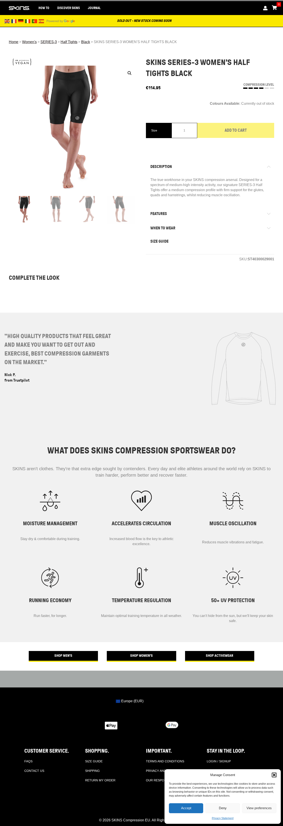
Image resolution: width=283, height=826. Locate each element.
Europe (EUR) (131, 701)
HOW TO (43, 8)
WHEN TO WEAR (162, 228)
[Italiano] (28, 21)
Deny (223, 808)
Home (13, 42)
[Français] (14, 21)
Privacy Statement (222, 818)
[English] (7, 21)
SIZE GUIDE (159, 241)
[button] (274, 775)
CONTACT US (34, 771)
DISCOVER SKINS (68, 8)
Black (85, 42)
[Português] (35, 21)
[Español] (41, 21)
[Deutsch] (21, 21)
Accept (186, 808)
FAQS (28, 761)
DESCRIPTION (161, 166)
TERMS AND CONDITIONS (165, 761)
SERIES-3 (48, 42)
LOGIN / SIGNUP (219, 761)
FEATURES (158, 213)
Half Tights (69, 42)
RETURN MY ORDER (100, 780)
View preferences (259, 808)
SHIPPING (92, 771)
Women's (29, 42)
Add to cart (236, 130)
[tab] (210, 167)
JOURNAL (94, 8)
